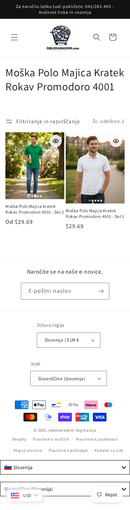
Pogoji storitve (28, 450)
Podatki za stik (109, 450)
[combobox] (65, 467)
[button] (14, 37)
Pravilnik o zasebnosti (97, 439)
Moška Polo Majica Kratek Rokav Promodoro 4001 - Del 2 (34, 209)
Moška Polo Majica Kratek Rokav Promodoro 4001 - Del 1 (95, 213)
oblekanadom (61, 430)
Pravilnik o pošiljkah (68, 450)
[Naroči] (101, 291)
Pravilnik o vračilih (51, 439)
